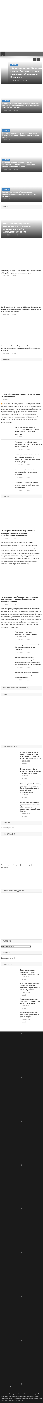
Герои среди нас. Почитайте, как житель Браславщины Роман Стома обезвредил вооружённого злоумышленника (30, 788)
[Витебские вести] (21, 1274)
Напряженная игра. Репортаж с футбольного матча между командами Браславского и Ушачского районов (19, 599)
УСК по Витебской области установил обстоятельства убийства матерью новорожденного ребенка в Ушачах (30, 807)
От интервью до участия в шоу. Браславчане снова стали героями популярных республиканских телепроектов (19, 533)
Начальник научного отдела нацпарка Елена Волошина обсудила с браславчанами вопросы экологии (20, 135)
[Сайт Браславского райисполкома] (21, 1143)
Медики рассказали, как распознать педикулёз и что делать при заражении (30, 1001)
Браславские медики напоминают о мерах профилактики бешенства (29, 972)
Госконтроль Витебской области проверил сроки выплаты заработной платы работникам (28, 444)
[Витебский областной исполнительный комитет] (21, 1099)
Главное (6, 65)
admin (17, 80)
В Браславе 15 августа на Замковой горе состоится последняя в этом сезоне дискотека (27, 675)
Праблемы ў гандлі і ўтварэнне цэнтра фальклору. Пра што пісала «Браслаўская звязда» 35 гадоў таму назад (18, 165)
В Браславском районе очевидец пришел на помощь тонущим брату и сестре (31, 771)
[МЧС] (21, 1187)
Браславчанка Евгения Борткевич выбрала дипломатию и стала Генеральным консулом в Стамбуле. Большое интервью (21, 348)
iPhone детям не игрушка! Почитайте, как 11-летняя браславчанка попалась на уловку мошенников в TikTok (30, 755)
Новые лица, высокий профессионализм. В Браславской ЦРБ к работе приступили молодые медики (21, 272)
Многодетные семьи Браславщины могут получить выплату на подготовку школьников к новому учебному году (27, 458)
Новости (6, 101)
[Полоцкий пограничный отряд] (21, 1230)
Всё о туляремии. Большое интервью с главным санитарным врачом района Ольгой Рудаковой (30, 987)
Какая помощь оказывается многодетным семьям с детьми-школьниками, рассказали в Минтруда (27, 430)
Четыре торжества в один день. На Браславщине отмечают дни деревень (27, 647)
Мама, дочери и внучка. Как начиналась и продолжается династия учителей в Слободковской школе (17, 227)
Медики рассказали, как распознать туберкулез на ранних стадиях (29, 1015)
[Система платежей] (21, 1362)
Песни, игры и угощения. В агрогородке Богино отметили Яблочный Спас (26, 634)
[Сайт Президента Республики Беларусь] (21, 1055)
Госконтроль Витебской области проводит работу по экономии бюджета (26, 472)
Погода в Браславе (7, 828)
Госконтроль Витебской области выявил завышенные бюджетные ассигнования (27, 485)
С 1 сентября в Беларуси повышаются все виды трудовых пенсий (20, 395)
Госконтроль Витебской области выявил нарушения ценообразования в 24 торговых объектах (19, 194)
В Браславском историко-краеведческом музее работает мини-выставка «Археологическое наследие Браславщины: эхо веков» (28, 661)
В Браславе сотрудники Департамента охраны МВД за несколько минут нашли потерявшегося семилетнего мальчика (21, 106)
